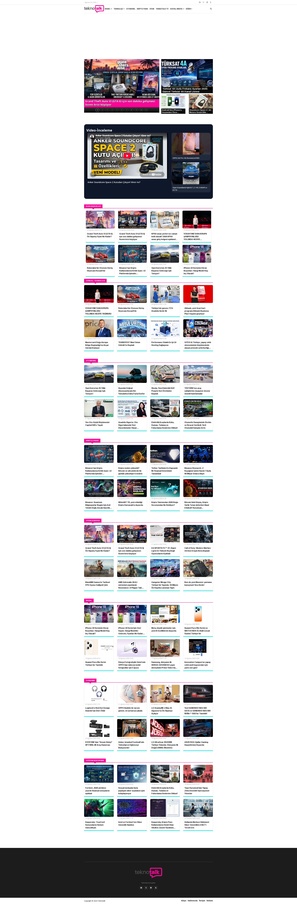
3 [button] (107, 110)
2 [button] (102, 110)
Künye (183, 900)
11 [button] (146, 110)
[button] (87, 83)
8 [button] (131, 110)
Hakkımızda (193, 900)
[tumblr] (156, 888)
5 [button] (116, 110)
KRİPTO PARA (142, 9)
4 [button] (111, 110)
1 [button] (97, 110)
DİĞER (188, 9)
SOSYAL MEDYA (176, 9)
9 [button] (136, 110)
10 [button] (141, 110)
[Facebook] (141, 888)
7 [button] (126, 110)
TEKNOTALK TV (162, 9)
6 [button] (121, 110)
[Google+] (151, 888)
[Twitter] (146, 888)
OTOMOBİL (130, 9)
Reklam (210, 900)
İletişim (202, 900)
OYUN (152, 9)
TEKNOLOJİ (118, 9)
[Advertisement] (148, 37)
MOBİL (108, 9)
